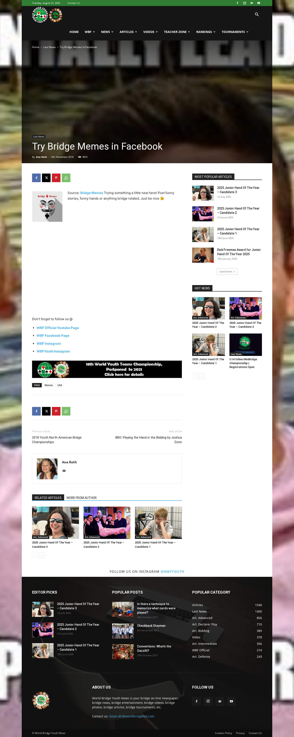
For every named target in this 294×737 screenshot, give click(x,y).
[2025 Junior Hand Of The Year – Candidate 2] (107, 523)
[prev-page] (34, 555)
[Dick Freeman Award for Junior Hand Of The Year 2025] (203, 255)
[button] (257, 15)
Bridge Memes (91, 193)
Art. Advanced (40, 536)
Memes (49, 385)
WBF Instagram (49, 343)
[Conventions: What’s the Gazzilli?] (123, 651)
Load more (225, 271)
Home (74, 32)
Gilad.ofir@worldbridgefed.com (131, 716)
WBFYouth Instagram (53, 351)
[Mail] (251, 3)
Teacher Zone (175, 32)
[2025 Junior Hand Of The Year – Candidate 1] (158, 523)
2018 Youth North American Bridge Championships (57, 440)
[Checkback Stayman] (123, 631)
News (105, 32)
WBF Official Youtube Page (58, 328)
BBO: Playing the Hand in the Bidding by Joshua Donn (148, 440)
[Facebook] (237, 3)
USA (59, 385)
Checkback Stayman (151, 625)
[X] (46, 178)
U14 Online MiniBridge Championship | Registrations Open (243, 363)
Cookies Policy (223, 733)
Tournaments (233, 32)
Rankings (204, 32)
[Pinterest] (56, 178)
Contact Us (74, 3)
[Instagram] (244, 3)
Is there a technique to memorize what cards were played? (156, 608)
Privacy (240, 733)
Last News (49, 47)
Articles (127, 32)
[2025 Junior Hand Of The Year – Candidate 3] (55, 523)
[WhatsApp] (66, 178)
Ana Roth (41, 156)
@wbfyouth (172, 571)
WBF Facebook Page (53, 336)
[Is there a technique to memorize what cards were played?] (123, 609)
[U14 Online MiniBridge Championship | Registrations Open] (245, 345)
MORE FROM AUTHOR (82, 498)
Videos (148, 32)
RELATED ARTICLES (48, 498)
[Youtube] (258, 3)
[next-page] (41, 555)
